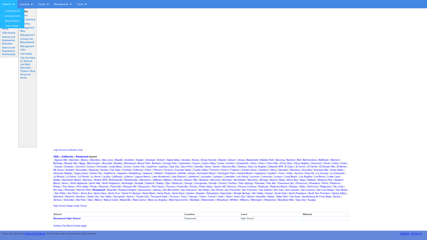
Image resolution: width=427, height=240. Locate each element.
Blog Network (12, 20)
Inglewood (260, 173)
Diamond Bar (229, 166)
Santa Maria (148, 193)
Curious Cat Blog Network (27, 40)
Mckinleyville (131, 179)
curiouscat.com (12, 15)
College (69, 206)
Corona (91, 166)
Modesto (203, 179)
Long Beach (291, 176)
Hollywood (170, 173)
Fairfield (126, 169)
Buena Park (144, 163)
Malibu (56, 179)
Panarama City (286, 183)
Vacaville (260, 196)
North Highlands (78, 183)
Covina (127, 166)
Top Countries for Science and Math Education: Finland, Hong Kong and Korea (27, 67)
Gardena (263, 169)
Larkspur (218, 176)
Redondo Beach (278, 186)
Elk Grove (58, 169)
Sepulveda (226, 193)
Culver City (139, 166)
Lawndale (230, 176)
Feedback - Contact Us (410, 233)
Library (42, 4)
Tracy (184, 196)
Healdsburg (135, 173)
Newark (312, 179)
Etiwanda (94, 169)
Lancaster (206, 176)
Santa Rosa (178, 193)
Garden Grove (249, 169)
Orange (188, 183)
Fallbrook (138, 169)
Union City (239, 196)
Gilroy (273, 169)
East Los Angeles (257, 166)
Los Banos (319, 176)
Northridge (127, 183)
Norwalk (139, 183)
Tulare (202, 196)
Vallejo (270, 196)
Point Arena (158, 186)
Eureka (104, 169)
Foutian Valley (200, 169)
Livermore (266, 176)
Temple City (142, 196)
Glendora (295, 169)
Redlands (263, 186)
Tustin (221, 196)
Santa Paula (163, 193)
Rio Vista (58, 189)
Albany (84, 159)
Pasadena (314, 183)
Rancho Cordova (247, 186)
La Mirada (58, 176)
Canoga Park (170, 163)
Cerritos (230, 163)
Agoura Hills (61, 159)
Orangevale (200, 183)
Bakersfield (252, 159)
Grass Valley (336, 169)
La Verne (95, 176)
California (67, 156)
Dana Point (187, 166)
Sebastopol (212, 193)
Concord (80, 166)
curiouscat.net (12, 10)
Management (61, 4)
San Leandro (292, 189)
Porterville (182, 186)
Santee (190, 193)
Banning (280, 159)
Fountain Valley (183, 169)
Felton (148, 169)
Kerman (299, 173)
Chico (254, 163)
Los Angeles (305, 176)
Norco (65, 183)
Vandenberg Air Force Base (316, 196)
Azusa (241, 159)
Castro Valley (209, 163)
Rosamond (82, 156)
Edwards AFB (276, 166)
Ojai (167, 183)
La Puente (83, 176)
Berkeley (58, 163)
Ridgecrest (325, 186)
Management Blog (27, 29)
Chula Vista (286, 163)
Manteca (87, 179)
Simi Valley (257, 193)
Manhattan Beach (71, 179)
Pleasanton (144, 186)
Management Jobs (27, 47)
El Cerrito (312, 166)
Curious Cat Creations (35, 233)
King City (309, 173)
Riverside (70, 189)
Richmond (312, 186)
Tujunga (193, 196)
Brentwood (130, 163)
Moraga (264, 179)
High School (59, 206)
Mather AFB (100, 179)
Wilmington (256, 199)
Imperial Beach (245, 173)
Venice (336, 196)
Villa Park (80, 199)
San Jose (279, 189)
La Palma (71, 176)
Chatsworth (243, 163)
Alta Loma (107, 159)
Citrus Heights (301, 163)
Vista (90, 199)
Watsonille (125, 199)
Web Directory (27, 19)
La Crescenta (337, 173)
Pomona (170, 186)
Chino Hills (272, 163)
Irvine (282, 173)
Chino (262, 163)
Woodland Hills (285, 199)
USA (56, 156)
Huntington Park (226, 173)
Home (5, 28)
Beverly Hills (71, 163)
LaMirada (117, 176)
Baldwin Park (267, 159)
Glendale (283, 169)
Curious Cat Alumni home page (69, 225)
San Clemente (188, 189)
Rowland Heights (127, 189)
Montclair (227, 179)
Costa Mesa (115, 166)
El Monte (341, 166)
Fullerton (235, 169)
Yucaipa (311, 199)
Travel (80, 4)
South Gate (281, 193)
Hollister (158, 173)
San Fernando (232, 189)
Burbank (156, 163)
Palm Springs (246, 183)
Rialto (302, 186)
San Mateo (342, 189)
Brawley (118, 163)
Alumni (24, 15)
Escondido (81, 169)
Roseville (111, 189)
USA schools (8, 32)
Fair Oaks (115, 169)
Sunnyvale (119, 196)
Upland (250, 196)
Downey (242, 166)
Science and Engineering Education (8, 40)
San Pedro (73, 193)
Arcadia (186, 159)
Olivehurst (177, 183)
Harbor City (96, 173)
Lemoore (254, 176)
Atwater (222, 159)
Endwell (70, 169)
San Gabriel (265, 189)
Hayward (122, 173)
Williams (244, 199)
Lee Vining (242, 176)
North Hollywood (111, 183)
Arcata (195, 159)
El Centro (301, 166)
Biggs (82, 163)
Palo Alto (271, 183)
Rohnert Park (84, 189)
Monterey (253, 179)
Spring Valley (339, 193)
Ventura (57, 199)
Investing (25, 4)
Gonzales (307, 169)
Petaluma (335, 183)
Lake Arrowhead (160, 176)
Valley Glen (282, 196)
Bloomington (93, 163)
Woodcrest (270, 199)
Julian (290, 173)
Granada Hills (321, 169)
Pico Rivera (69, 186)
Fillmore (157, 169)
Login (56, 149)
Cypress (163, 166)
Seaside (200, 193)
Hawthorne (109, 173)
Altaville (119, 159)
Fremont (214, 169)
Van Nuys (295, 196)
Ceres (221, 163)
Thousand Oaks (158, 196)
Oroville (213, 183)
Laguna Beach (142, 176)
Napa (303, 179)
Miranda (178, 179)
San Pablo (60, 193)
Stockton (80, 196)
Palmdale (260, 183)
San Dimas (217, 189)
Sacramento (144, 189)
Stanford (69, 196)
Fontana (168, 169)
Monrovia (215, 179)
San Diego (203, 189)
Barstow (291, 159)
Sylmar (130, 196)
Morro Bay (292, 179)
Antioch (161, 159)
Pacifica (233, 183)
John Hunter (12, 25)
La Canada (322, 173)
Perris (325, 183)
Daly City (174, 166)
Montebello (240, 179)
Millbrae (157, 179)
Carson (196, 163)
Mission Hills (190, 179)
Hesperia (147, 173)
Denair (216, 166)
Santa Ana (86, 193)
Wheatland (222, 199)
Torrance (174, 196)
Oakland (149, 183)
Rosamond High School (67, 218)
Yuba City (300, 199)
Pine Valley (82, 186)
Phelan (57, 186)
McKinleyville (115, 179)
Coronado (102, 166)
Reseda (293, 186)
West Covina (139, 199)
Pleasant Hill (129, 186)
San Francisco (249, 189)
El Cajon (289, 166)
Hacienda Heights (62, 173)
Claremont (316, 163)
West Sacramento (178, 199)
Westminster (208, 199)
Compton (69, 166)
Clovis (327, 163)
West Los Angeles (157, 199)
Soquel (269, 193)
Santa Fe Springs (131, 193)
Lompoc (278, 176)
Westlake (194, 199)
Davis (208, 166)
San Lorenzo (308, 189)
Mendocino (145, 179)
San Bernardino (171, 189)
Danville (199, 166)
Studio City (93, 196)
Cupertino (152, 166)
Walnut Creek (111, 199)
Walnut (98, 199)
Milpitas (168, 179)
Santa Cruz (114, 193)
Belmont (335, 159)
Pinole (93, 186)
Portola (193, 186)
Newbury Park (325, 179)
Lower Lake (333, 176)
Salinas (157, 189)
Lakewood (193, 176)
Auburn (232, 159)
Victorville (69, 199)
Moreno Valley (277, 179)
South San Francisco (319, 193)
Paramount (301, 183)
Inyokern (272, 173)
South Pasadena (297, 193)
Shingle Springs (242, 193)
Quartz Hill (219, 186)
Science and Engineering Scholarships (9, 51)
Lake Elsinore (178, 176)
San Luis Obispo (325, 189)
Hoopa (191, 173)
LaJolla (106, 176)
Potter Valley (205, 186)
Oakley (159, 183)
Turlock (212, 196)
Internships (26, 53)
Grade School (80, 206)
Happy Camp (81, 173)
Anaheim (129, 159)
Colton (344, 163)
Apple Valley (173, 159)
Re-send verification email (71, 149)
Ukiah (229, 196)
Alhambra (95, 159)
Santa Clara (100, 193)
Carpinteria (184, 163)
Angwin (140, 159)
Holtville (182, 173)
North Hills (94, 183)
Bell (299, 159)
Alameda (74, 159)
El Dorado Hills (327, 166)
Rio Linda (338, 186)
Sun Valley (106, 196)
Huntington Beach (206, 173)
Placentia (103, 186)
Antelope (150, 159)
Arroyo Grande (208, 159)
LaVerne (128, 176)
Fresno (224, 169)
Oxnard (223, 183)
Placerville (115, 186)
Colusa (58, 166)
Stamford (58, 196)
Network (7, 4)
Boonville (107, 163)
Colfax (335, 163)
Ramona (231, 186)
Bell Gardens (310, 159)
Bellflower (324, 159)
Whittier (234, 199)
